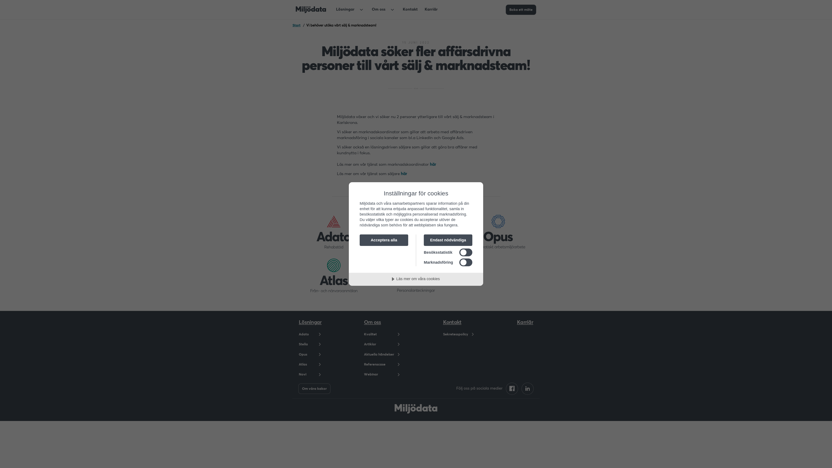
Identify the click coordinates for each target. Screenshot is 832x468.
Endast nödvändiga (448, 240)
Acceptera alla (384, 240)
